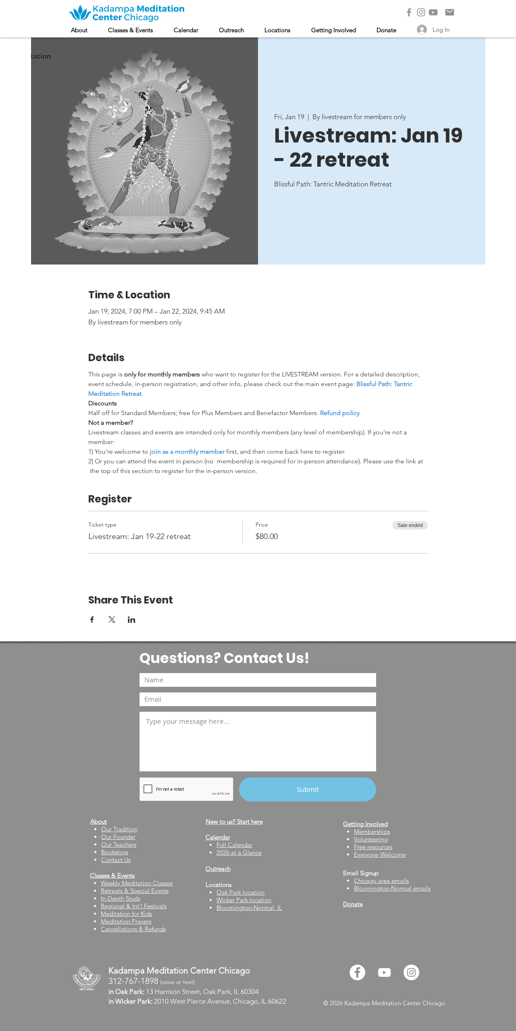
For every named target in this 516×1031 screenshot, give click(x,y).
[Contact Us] (450, 12)
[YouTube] (433, 12)
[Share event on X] (112, 619)
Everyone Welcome (380, 854)
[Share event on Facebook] (92, 619)
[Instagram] (421, 12)
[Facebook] (409, 12)
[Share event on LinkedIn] (131, 619)
